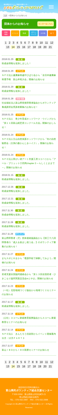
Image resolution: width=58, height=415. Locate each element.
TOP (5, 15)
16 (23, 47)
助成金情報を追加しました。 (16, 179)
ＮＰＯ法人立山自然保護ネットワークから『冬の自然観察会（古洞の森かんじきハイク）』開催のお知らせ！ (29, 143)
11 (46, 42)
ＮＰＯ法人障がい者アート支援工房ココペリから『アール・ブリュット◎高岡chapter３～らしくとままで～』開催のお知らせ (29, 163)
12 (51, 42)
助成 (24, 33)
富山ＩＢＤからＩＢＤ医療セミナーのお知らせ (25, 350)
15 (18, 47)
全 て (52, 33)
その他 (42, 33)
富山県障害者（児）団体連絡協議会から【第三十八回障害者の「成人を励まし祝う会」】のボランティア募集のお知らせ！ (29, 242)
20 (45, 47)
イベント (15, 33)
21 (50, 47)
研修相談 (6, 33)
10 (41, 42)
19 (39, 47)
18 (34, 47)
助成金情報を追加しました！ (16, 63)
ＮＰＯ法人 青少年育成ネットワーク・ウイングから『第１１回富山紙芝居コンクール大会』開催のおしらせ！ (29, 122)
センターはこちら (46, 24)
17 (29, 47)
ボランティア (33, 33)
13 (7, 47)
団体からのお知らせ (18, 15)
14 (13, 47)
